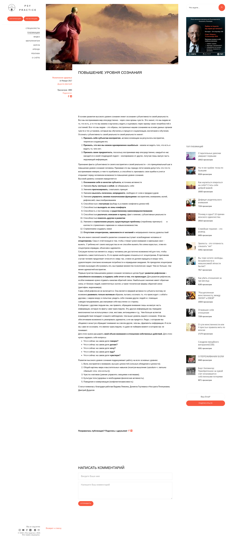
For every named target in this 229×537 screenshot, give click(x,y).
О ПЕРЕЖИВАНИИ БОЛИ (211, 356)
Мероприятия (33, 41)
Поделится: (67, 93)
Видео (37, 37)
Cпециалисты (33, 28)
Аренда (36, 49)
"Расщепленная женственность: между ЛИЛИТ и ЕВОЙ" (209, 295)
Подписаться (205, 403)
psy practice (28, 8)
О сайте (36, 58)
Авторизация (15, 18)
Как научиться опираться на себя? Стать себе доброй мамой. (210, 185)
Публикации (33, 33)
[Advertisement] (125, 96)
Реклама (35, 53)
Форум (36, 45)
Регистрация (31, 18)
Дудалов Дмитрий (65, 84)
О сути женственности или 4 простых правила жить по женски (211, 327)
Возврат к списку (53, 528)
